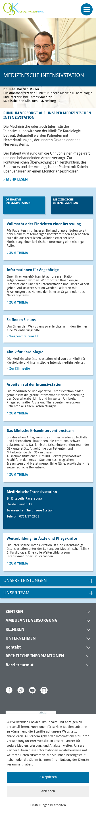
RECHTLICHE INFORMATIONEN (35, 656)
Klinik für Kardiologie (25, 352)
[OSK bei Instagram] (20, 690)
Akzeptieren (48, 777)
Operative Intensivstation (18, 201)
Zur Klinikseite (19, 368)
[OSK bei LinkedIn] (44, 690)
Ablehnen (48, 791)
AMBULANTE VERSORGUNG (32, 621)
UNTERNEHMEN (21, 638)
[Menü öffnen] (86, 9)
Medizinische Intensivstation (65, 201)
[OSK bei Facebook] (9, 690)
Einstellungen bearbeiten (48, 805)
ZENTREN (14, 612)
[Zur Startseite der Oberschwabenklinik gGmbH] (24, 11)
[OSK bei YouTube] (32, 690)
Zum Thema (18, 252)
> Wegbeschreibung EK (23, 336)
